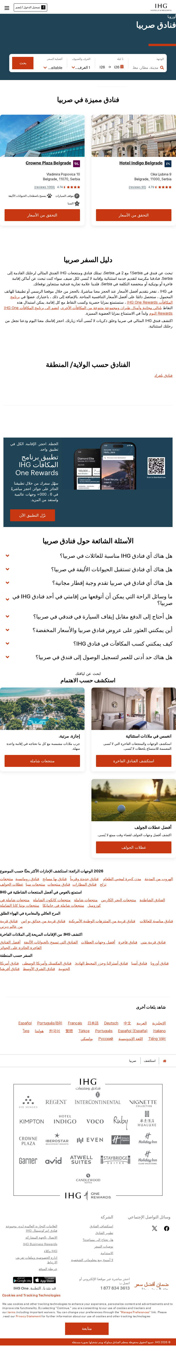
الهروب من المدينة (159, 879)
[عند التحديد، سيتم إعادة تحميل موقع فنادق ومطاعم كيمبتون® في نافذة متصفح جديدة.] (32, 1120)
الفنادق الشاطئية (152, 900)
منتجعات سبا (35, 884)
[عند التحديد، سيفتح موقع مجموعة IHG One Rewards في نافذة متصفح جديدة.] (88, 1195)
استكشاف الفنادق (101, 1226)
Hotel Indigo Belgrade (141, 163)
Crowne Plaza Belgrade (48, 163)
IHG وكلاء (50, 1250)
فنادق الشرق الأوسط (39, 968)
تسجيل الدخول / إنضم (28, 7)
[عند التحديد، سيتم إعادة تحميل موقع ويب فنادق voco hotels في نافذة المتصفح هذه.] (95, 1120)
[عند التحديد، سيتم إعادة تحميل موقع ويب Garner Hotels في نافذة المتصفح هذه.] (28, 1159)
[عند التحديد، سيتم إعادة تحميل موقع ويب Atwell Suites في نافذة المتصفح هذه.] (81, 1159)
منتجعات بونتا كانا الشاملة (19, 905)
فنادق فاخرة (127, 942)
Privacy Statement (28, 1316)
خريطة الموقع (48, 1268)
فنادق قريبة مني (153, 942)
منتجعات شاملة (86, 900)
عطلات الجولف (11, 884)
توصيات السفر (103, 1246)
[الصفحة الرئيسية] (164, 1060)
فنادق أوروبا (160, 963)
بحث (22, 63)
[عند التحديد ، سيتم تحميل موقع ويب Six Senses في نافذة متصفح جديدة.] (28, 1101)
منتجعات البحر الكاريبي (118, 900)
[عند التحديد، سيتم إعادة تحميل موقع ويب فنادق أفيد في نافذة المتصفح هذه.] (53, 1159)
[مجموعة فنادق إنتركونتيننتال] (161, 7)
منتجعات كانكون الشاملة (52, 900)
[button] (7, 7)
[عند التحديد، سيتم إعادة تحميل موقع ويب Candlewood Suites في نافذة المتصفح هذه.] (88, 1179)
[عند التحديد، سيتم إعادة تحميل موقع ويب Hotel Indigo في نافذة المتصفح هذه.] (65, 1120)
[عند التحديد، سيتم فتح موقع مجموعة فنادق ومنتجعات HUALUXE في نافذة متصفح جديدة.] (147, 1120)
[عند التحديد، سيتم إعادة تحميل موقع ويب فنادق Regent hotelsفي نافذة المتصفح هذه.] (56, 1101)
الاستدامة (107, 1253)
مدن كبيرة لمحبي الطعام (122, 879)
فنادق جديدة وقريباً (84, 879)
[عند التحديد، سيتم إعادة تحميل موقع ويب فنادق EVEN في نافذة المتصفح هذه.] (90, 1140)
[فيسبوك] (165, 1228)
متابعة (87, 1328)
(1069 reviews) (44, 187)
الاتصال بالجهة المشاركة (41, 1237)
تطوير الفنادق (104, 1232)
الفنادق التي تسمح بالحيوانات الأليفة (51, 942)
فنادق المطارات (84, 884)
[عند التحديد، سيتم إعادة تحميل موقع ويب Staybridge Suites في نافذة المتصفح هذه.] (115, 1159)
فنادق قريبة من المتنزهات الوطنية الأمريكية (102, 921)
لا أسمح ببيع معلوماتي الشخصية (92, 1259)
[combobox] (145, 67)
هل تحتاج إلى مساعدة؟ (98, 1239)
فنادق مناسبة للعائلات (156, 921)
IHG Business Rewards (40, 1244)
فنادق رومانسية (27, 879)
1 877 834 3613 (115, 1287)
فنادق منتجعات (58, 884)
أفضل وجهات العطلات (98, 942)
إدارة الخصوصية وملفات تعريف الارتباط (36, 1259)
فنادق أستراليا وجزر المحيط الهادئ (101, 963)
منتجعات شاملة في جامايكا (63, 905)
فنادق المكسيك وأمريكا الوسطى (47, 963)
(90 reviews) (137, 187)
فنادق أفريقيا (9, 968)
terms (12, 1312)
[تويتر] (154, 1228)
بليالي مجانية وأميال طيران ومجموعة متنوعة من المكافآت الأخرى (111, 307)
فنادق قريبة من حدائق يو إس (43, 921)
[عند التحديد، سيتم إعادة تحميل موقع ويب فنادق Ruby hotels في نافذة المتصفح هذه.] (120, 1120)
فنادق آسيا (139, 963)
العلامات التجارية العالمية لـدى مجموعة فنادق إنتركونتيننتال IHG (31, 1228)
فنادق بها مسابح (55, 879)
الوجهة (160, 59)
